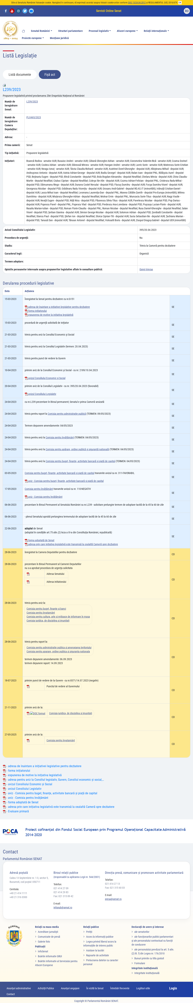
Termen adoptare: (14, 261)
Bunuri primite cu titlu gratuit (149, 958)
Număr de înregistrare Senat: (11, 105)
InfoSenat (43, 951)
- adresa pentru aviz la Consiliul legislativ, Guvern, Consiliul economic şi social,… (55, 779)
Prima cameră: (12, 145)
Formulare (139, 963)
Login (173, 988)
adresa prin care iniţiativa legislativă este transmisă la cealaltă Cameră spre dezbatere (73, 544)
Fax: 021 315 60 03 (115, 887)
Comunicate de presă (49, 936)
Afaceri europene (126, 31)
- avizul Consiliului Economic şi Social (29, 784)
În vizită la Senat (94, 988)
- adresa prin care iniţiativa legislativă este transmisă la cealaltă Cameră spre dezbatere (60, 807)
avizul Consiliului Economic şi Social (46, 378)
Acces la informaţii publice (99, 936)
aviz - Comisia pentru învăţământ (45, 496)
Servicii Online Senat (108, 11)
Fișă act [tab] (49, 74)
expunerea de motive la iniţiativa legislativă (50, 314)
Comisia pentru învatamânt (41, 612)
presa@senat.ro (113, 899)
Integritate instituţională (146, 973)
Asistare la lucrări (95, 950)
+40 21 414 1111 (18, 893)
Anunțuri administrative (19, 988)
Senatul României (40, 31)
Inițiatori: (10, 160)
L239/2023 (12, 89)
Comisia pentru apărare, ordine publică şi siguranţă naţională (77, 449)
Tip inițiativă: (12, 152)
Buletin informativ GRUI (50, 956)
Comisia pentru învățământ (60, 437)
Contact (11, 994)
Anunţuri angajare (70, 988)
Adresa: (9, 137)
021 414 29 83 (61, 892)
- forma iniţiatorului (18, 770)
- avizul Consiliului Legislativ (23, 788)
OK (180, 2)
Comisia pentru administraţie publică (67, 413)
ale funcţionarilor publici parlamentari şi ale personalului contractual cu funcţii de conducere (152, 940)
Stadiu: (8, 245)
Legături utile (143, 988)
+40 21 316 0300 (18, 897)
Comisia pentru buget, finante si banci (46, 608)
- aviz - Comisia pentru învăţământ (27, 798)
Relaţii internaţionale (155, 31)
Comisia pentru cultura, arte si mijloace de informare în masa (58, 616)
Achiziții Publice (46, 988)
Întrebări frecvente (119, 988)
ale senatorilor (141, 931)
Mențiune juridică (59, 38)
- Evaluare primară (17, 811)
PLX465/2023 (33, 117)
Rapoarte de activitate (97, 955)
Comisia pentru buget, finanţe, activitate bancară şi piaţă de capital (80, 461)
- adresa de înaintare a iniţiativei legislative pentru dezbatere (43, 766)
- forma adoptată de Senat (22, 802)
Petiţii (89, 931)
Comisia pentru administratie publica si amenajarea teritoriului (59, 647)
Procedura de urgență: (17, 237)
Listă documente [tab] (20, 74)
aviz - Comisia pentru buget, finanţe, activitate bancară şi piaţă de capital (66, 480)
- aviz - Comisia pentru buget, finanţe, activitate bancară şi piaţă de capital (51, 793)
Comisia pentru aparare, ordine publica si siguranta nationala (58, 651)
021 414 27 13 (112, 883)
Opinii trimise (146, 269)
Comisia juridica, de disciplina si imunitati (48, 620)
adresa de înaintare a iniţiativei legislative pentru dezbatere (59, 306)
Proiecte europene (32, 38)
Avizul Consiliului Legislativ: (20, 229)
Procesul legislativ (99, 31)
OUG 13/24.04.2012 (137, 2)
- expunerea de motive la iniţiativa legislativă (34, 775)
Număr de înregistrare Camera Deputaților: (11, 123)
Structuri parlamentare (70, 31)
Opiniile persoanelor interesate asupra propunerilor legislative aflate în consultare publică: (54, 269)
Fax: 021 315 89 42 (63, 896)
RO (187, 11)
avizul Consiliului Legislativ (42, 393)
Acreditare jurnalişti (48, 931)
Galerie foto (44, 941)
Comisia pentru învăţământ (39, 488)
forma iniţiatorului (37, 310)
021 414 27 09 (61, 888)
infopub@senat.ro (63, 907)
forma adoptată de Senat (41, 540)
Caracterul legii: (13, 253)
